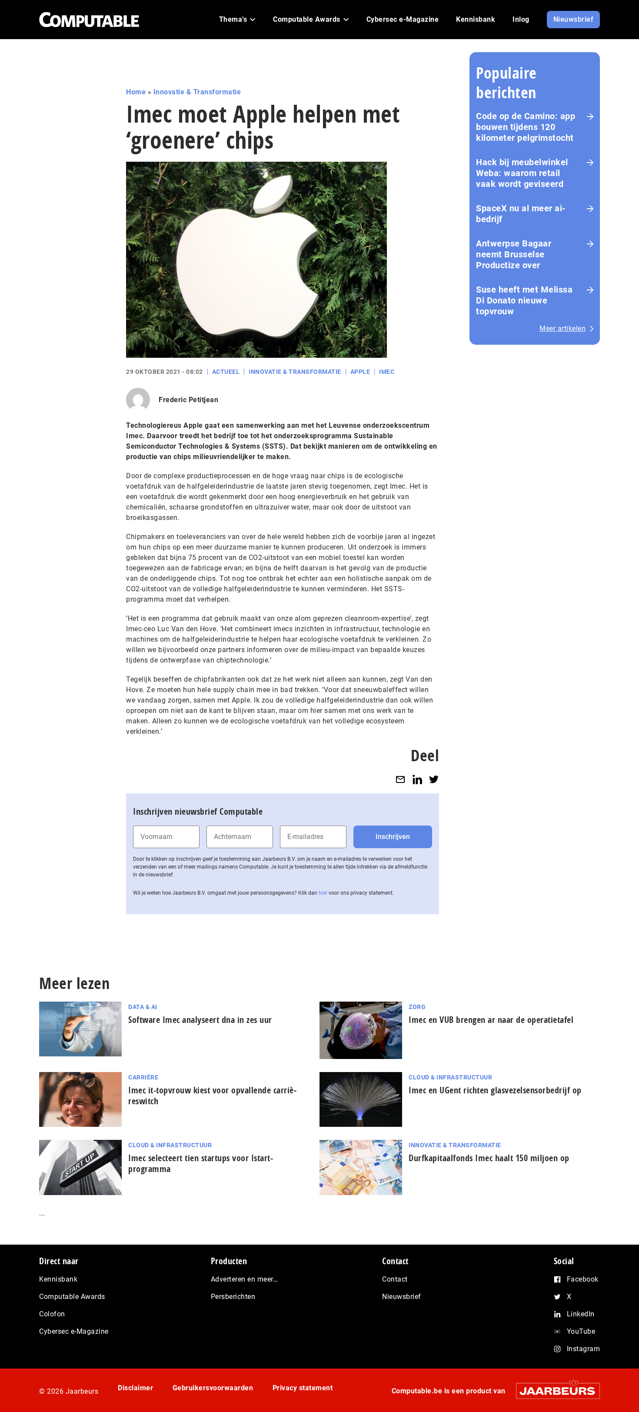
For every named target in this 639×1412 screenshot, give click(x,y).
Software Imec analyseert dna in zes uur (200, 1020)
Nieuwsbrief (401, 1296)
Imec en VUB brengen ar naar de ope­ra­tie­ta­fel (491, 1020)
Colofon (52, 1314)
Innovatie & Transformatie (197, 92)
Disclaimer (135, 1388)
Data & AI (142, 1006)
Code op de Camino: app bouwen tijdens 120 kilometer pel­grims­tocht (525, 127)
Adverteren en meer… (244, 1279)
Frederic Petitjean (188, 400)
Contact (395, 1279)
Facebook (583, 1279)
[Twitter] (434, 779)
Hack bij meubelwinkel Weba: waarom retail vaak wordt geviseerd (522, 173)
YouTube (581, 1331)
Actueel (226, 371)
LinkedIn (581, 1314)
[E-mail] (400, 779)
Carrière (143, 1077)
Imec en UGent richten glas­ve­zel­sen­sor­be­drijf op (495, 1090)
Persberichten (233, 1296)
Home (136, 92)
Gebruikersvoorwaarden (213, 1388)
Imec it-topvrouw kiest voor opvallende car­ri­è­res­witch (212, 1095)
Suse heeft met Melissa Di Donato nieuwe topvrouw (524, 300)
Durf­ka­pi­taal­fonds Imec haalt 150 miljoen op (489, 1158)
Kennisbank (58, 1279)
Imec (386, 371)
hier (323, 893)
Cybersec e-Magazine (74, 1331)
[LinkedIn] (417, 779)
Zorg (417, 1006)
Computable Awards (72, 1296)
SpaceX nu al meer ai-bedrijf (521, 213)
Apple (360, 371)
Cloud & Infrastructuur (450, 1077)
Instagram (583, 1349)
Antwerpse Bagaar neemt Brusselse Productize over (513, 254)
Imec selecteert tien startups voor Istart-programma (200, 1163)
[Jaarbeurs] (553, 1391)
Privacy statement (303, 1388)
